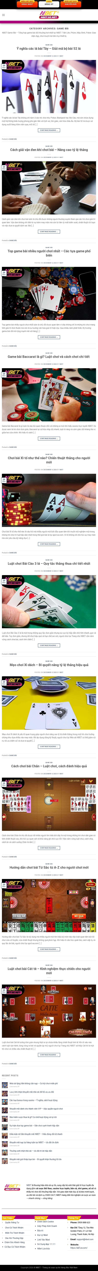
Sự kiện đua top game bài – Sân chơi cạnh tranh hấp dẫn (34, 1125)
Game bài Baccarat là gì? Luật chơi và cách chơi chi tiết (49, 357)
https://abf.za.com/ (79, 1248)
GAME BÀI (49, 45)
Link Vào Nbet (43, 1239)
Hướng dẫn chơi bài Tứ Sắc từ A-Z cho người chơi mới (49, 867)
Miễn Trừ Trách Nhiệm (14, 1233)
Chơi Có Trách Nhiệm (14, 1227)
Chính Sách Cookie (45, 1221)
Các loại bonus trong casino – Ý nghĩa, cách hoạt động (33, 1100)
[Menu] (3, 15)
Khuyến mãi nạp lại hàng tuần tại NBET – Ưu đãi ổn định (34, 1142)
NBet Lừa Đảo (43, 1248)
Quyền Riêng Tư (12, 1222)
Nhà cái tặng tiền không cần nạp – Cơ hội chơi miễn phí (34, 1083)
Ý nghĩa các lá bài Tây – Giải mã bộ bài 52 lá (49, 48)
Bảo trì (40, 1230)
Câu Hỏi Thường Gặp (14, 1238)
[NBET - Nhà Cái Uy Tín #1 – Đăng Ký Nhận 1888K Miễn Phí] (49, 15)
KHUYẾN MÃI (71, 3)
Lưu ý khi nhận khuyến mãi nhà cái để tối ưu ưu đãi (32, 1092)
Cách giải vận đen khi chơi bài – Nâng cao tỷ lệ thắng (49, 150)
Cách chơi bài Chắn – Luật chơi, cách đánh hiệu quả (49, 766)
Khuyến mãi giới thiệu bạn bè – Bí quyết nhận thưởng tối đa (35, 1159)
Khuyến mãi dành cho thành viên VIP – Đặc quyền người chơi (36, 1109)
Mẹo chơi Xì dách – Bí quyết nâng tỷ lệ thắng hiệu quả (49, 665)
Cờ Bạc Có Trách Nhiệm (15, 1247)
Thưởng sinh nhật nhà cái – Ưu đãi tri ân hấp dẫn (31, 1151)
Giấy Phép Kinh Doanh (47, 1226)
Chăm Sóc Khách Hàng (15, 1242)
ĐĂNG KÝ (49, 3)
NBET (61, 56)
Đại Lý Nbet (42, 1235)
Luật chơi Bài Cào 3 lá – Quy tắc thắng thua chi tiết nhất (49, 563)
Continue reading (49, 130)
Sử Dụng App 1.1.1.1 (46, 1244)
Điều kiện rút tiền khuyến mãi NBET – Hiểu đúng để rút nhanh (36, 1134)
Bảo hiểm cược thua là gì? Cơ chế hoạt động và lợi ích (33, 1117)
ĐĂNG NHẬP (27, 3)
